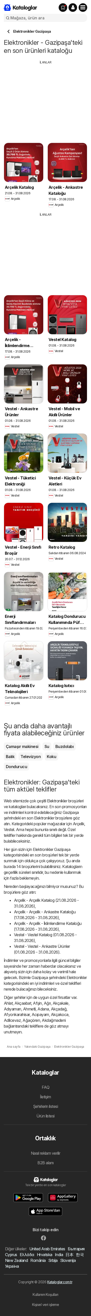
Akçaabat (22, 1003)
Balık (10, 756)
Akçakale (61, 1003)
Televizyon (30, 756)
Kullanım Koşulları (45, 1294)
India (59, 1254)
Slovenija (68, 1260)
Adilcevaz (12, 1020)
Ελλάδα (27, 1254)
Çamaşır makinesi (22, 746)
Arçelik (78, 823)
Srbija (53, 1260)
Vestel (9, 829)
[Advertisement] (46, 100)
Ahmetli (29, 1008)
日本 (69, 1254)
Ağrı (47, 1003)
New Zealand (16, 1260)
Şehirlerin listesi (45, 1106)
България (76, 1248)
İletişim (45, 1096)
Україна (12, 1266)
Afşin (37, 1003)
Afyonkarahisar (17, 1014)
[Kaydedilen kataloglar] (63, 7)
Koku (51, 756)
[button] (73, 7)
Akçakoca (60, 1014)
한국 (80, 1254)
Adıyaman (12, 1008)
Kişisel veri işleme (45, 1304)
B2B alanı (45, 1162)
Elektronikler (57, 800)
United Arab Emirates (47, 1248)
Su (46, 746)
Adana (43, 1008)
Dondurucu (16, 766)
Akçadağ (58, 1008)
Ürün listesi (45, 1115)
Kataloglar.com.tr (59, 1282)
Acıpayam (40, 1014)
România (38, 1260)
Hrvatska (44, 1254)
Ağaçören (31, 1020)
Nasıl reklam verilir (45, 1153)
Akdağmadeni (53, 1020)
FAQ (45, 1087)
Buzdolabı (64, 746)
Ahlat (8, 1003)
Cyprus (11, 1254)
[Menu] (83, 7)
